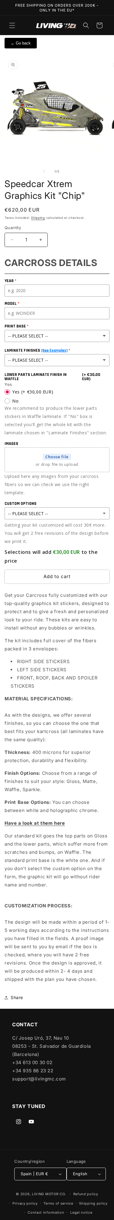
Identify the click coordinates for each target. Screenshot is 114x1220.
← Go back (21, 43)
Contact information (46, 1212)
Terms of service (58, 1203)
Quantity (13, 227)
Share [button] (17, 997)
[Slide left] (43, 171)
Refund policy (85, 1194)
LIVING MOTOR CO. (49, 1194)
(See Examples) (54, 350)
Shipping (38, 217)
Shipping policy (93, 1203)
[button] (12, 25)
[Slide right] (70, 171)
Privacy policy (25, 1203)
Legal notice (81, 1212)
